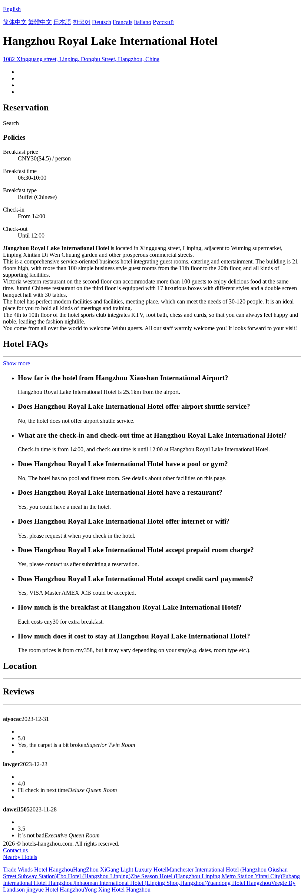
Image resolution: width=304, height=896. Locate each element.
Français (122, 22)
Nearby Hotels (20, 857)
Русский (163, 22)
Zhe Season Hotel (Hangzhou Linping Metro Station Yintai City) (206, 876)
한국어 (81, 22)
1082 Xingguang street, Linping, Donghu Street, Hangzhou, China (81, 59)
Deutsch (101, 22)
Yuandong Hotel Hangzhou (238, 883)
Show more (16, 363)
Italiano (142, 22)
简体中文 (15, 22)
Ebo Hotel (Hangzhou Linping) (93, 876)
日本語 (62, 22)
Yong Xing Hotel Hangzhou (117, 889)
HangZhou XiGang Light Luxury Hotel (119, 869)
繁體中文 (40, 22)
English (12, 9)
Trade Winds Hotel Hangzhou (38, 869)
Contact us (15, 850)
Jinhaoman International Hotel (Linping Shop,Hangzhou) (139, 883)
